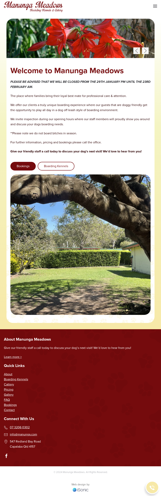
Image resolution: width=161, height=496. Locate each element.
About (8, 374)
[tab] (122, 310)
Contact (9, 410)
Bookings (23, 166)
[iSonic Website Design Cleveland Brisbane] (80, 489)
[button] (155, 6)
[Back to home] (33, 6)
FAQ (7, 399)
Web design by (80, 484)
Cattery (9, 384)
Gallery (9, 394)
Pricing (8, 389)
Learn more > (13, 357)
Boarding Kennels (56, 166)
